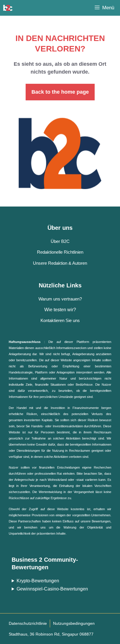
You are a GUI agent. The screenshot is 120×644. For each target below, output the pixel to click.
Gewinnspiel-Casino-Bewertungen (52, 588)
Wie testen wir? (60, 309)
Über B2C (60, 241)
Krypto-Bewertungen (38, 580)
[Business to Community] (8, 8)
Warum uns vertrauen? (60, 298)
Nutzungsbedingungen (74, 623)
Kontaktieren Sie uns (60, 320)
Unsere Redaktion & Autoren (60, 263)
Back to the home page (60, 92)
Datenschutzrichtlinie (28, 623)
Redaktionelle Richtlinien (60, 252)
